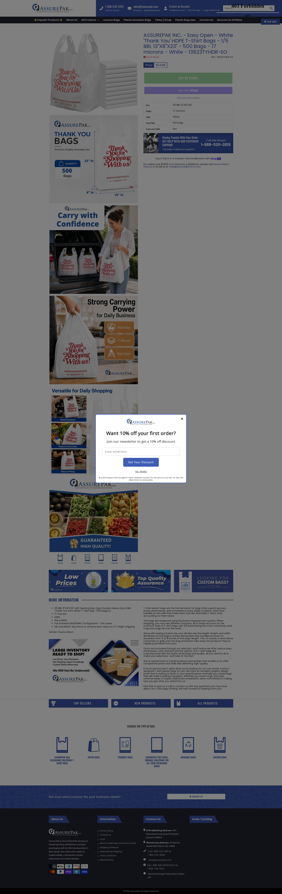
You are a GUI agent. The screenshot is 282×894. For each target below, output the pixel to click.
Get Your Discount (141, 462)
